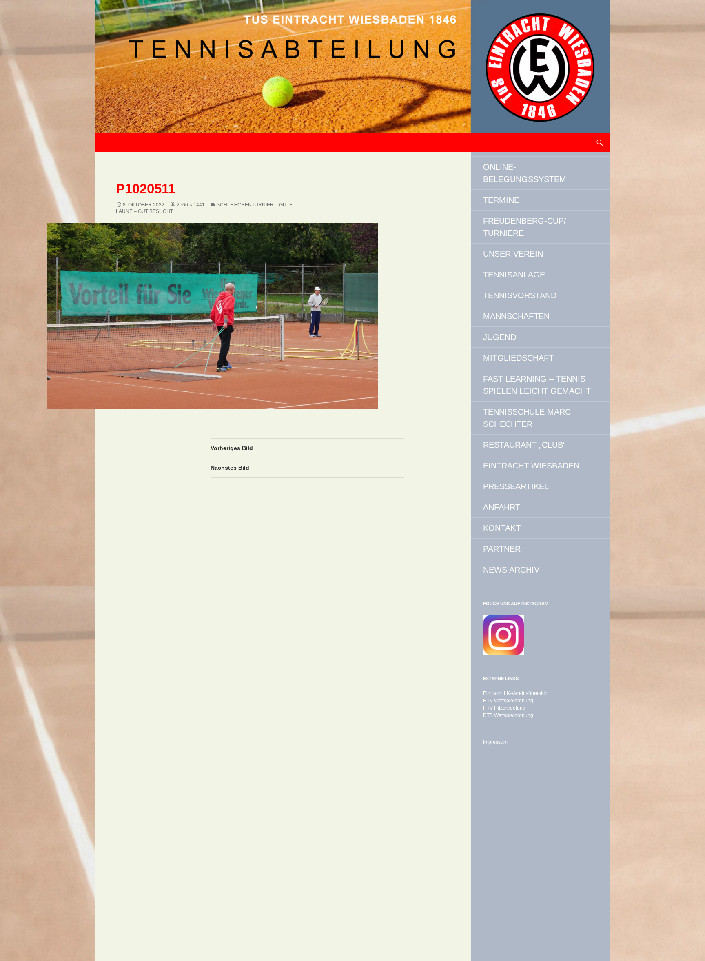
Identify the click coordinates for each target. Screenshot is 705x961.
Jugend (499, 337)
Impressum (495, 742)
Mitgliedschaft (518, 357)
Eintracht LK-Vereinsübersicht (516, 693)
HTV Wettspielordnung (508, 701)
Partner (502, 548)
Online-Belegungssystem (524, 173)
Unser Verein (513, 253)
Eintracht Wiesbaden (531, 465)
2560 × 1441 (191, 205)
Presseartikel (516, 486)
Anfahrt (501, 507)
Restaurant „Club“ (524, 444)
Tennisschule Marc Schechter (527, 417)
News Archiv (511, 569)
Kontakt (502, 528)
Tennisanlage (514, 274)
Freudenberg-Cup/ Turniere (524, 226)
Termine (501, 199)
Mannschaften (516, 316)
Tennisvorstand (519, 295)
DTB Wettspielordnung (508, 715)
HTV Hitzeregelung (504, 708)
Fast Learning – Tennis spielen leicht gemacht (537, 384)
